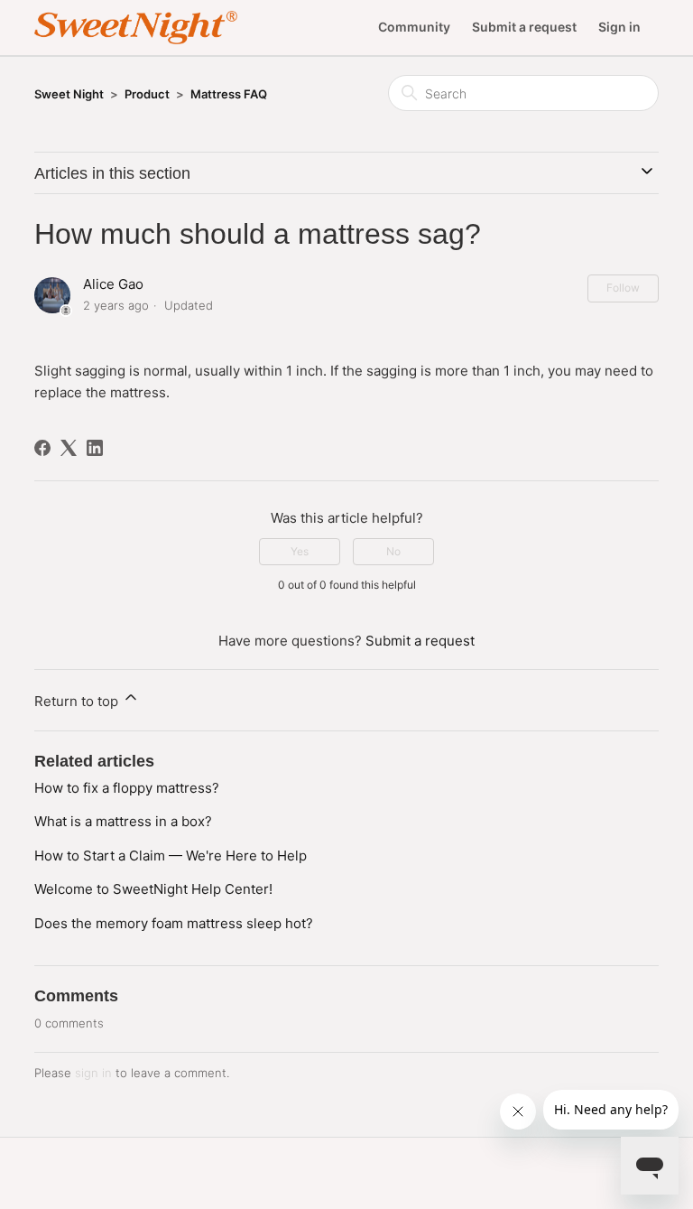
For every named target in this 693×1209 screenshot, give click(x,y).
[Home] (135, 27)
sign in (93, 1072)
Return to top (78, 701)
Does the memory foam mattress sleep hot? (173, 923)
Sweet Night (69, 94)
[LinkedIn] (95, 448)
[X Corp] (68, 448)
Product (147, 94)
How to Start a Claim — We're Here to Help (170, 855)
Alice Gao (113, 284)
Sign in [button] (619, 26)
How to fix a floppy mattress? (126, 787)
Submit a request (524, 26)
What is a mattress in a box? (123, 821)
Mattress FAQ (228, 94)
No (393, 551)
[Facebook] (42, 448)
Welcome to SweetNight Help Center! (153, 888)
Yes (300, 551)
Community (414, 26)
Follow (623, 287)
